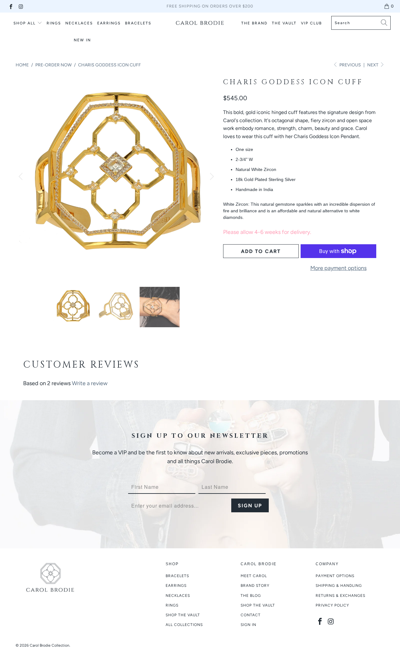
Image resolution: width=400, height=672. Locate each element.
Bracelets (177, 576)
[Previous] (21, 176)
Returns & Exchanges (340, 595)
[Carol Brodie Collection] (200, 23)
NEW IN (82, 40)
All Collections (184, 625)
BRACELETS (138, 23)
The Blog (251, 595)
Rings (54, 23)
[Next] (211, 176)
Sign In (248, 625)
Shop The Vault (258, 605)
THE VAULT (284, 23)
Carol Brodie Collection (49, 645)
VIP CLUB (311, 23)
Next (373, 65)
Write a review (90, 383)
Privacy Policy (332, 605)
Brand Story (255, 585)
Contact (251, 615)
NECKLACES (79, 23)
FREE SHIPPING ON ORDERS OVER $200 (210, 6)
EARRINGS (109, 23)
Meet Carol (254, 576)
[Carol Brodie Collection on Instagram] (20, 6)
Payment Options (335, 576)
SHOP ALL (24, 23)
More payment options (338, 268)
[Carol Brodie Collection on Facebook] (10, 6)
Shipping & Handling (339, 585)
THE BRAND (254, 23)
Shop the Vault (183, 615)
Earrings (176, 585)
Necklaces (178, 595)
